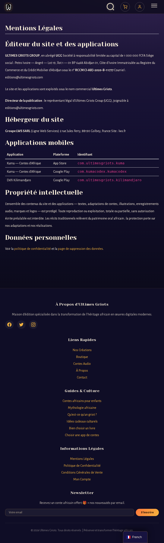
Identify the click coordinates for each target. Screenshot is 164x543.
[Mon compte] (139, 7)
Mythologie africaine (82, 407)
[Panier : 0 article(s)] (125, 7)
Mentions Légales (82, 459)
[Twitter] (21, 324)
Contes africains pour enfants (82, 401)
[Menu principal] (154, 7)
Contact (82, 377)
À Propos (82, 370)
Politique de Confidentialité (82, 465)
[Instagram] (33, 324)
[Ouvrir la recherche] (110, 7)
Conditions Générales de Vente (82, 472)
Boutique (82, 357)
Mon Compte (82, 479)
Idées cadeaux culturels (82, 421)
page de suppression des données (80, 248)
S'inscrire (147, 512)
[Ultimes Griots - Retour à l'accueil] (8, 7)
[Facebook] (9, 324)
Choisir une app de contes (82, 435)
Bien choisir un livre (82, 428)
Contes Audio (82, 363)
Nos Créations (82, 350)
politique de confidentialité (32, 248)
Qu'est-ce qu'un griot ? (82, 414)
